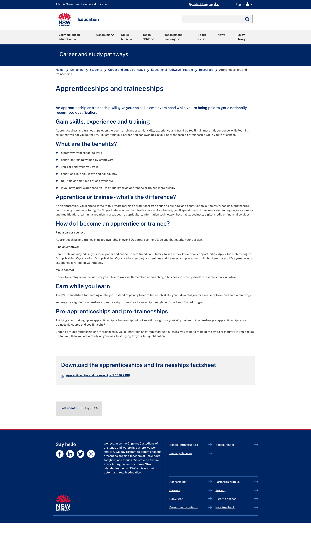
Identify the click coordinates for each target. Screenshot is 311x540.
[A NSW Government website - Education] (83, 4)
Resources (206, 69)
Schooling (103, 35)
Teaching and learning (173, 37)
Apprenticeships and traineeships (98, 375)
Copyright (176, 499)
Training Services (188, 453)
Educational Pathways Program (172, 69)
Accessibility (178, 482)
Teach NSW (147, 37)
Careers (174, 490)
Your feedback (225, 507)
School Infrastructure (188, 444)
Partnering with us (227, 482)
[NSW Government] (63, 502)
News (221, 35)
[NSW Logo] (64, 19)
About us (201, 37)
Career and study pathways (94, 54)
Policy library (241, 37)
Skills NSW (125, 37)
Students (96, 69)
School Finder (224, 444)
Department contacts (183, 507)
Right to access (225, 499)
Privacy (220, 490)
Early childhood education (69, 37)
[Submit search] (247, 19)
